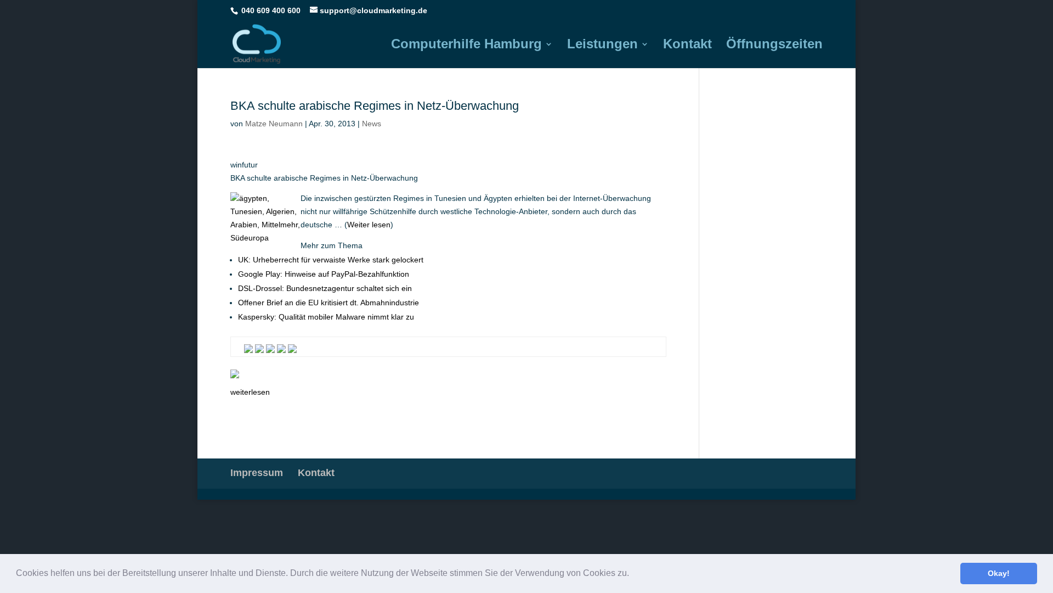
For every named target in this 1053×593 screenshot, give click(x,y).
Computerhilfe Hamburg (466, 45)
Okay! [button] (999, 573)
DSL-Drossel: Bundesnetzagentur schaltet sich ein (325, 288)
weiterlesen (250, 392)
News (371, 123)
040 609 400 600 (271, 10)
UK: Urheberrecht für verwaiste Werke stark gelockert (330, 259)
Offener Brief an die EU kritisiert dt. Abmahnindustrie (328, 302)
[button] (633, 574)
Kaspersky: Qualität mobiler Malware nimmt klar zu (326, 316)
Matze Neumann (274, 123)
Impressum (256, 472)
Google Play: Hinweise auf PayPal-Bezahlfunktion (323, 274)
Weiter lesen (368, 224)
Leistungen (602, 45)
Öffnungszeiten (774, 45)
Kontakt (687, 45)
